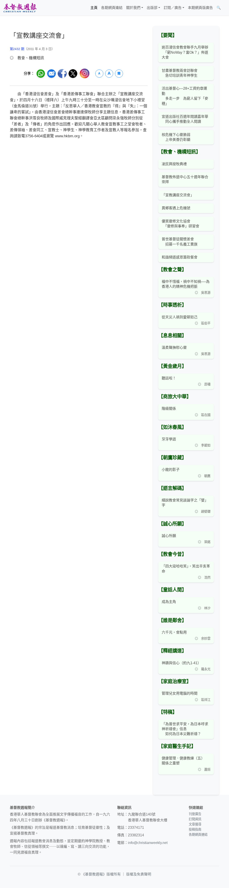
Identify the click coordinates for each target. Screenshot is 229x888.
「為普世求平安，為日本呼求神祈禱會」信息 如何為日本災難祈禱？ (185, 729)
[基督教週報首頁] (20, 8)
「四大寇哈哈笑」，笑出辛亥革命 (186, 568)
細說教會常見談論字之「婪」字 (185, 502)
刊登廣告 (195, 814)
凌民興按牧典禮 (174, 164)
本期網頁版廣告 (200, 8)
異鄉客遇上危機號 (176, 208)
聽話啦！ (169, 378)
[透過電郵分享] (51, 73)
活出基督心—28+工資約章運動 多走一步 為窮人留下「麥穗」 (185, 96)
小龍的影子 (171, 469)
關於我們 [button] (133, 8)
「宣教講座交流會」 (178, 195)
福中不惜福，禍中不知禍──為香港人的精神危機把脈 (186, 284)
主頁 (94, 8)
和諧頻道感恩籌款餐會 (179, 257)
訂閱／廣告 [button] (173, 8)
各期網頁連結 (112, 8)
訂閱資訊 (195, 819)
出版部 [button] (152, 8)
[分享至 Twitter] (72, 73)
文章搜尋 (195, 824)
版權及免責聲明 (138, 874)
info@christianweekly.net (148, 843)
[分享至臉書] (62, 73)
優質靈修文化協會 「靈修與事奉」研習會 (180, 223)
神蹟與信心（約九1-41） (181, 663)
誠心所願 (169, 536)
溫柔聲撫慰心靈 (174, 347)
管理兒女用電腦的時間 (179, 693)
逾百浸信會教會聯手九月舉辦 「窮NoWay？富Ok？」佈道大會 (185, 52)
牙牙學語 (169, 439)
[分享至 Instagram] (84, 73)
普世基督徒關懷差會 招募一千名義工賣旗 (179, 241)
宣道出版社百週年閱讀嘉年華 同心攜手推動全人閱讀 (185, 119)
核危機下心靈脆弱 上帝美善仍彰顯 (176, 137)
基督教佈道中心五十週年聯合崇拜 (185, 179)
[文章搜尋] (224, 8)
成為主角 (169, 602)
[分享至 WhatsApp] (40, 73)
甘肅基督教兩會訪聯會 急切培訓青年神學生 (179, 73)
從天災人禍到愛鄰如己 (179, 317)
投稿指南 (195, 829)
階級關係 (169, 408)
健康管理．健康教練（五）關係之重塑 (183, 760)
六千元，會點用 (174, 632)
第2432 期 (17, 49)
